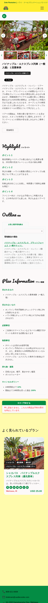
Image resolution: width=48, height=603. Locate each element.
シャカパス (10, 462)
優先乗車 (20, 462)
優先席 (28, 462)
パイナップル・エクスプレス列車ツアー (20, 466)
